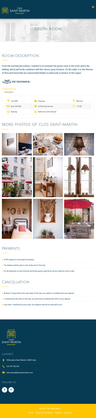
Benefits (58, 413)
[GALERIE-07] (79, 196)
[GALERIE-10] (79, 238)
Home (30, 413)
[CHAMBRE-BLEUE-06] (17, 238)
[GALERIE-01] (48, 155)
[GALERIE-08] (48, 238)
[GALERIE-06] (48, 196)
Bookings (68, 413)
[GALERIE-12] (17, 196)
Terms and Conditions (44, 413)
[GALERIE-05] (79, 155)
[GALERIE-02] (17, 155)
